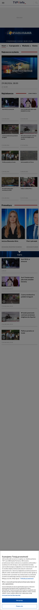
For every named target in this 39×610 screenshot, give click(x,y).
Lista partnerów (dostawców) (11, 595)
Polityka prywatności (27, 578)
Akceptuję (19, 600)
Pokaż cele (19, 606)
